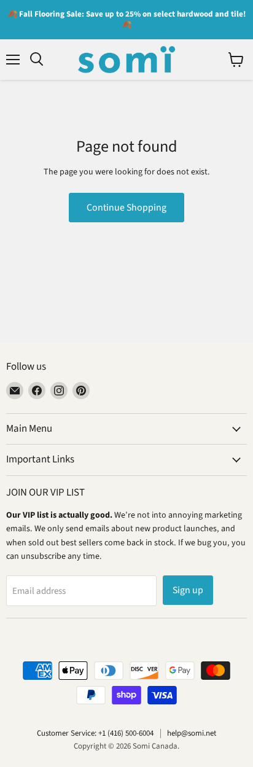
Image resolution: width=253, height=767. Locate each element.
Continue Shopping (126, 207)
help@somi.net (191, 733)
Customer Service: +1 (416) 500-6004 (95, 733)
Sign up (188, 590)
